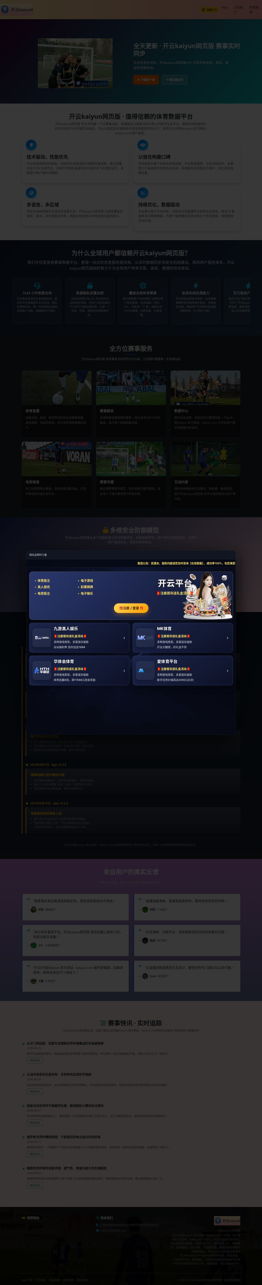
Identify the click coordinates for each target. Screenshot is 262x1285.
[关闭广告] (230, 554)
